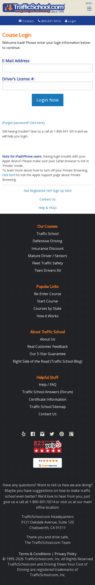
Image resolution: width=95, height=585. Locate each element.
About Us (47, 339)
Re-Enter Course (47, 293)
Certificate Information (47, 399)
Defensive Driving (47, 241)
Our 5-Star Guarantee (48, 353)
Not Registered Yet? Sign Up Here (48, 191)
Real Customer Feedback (47, 346)
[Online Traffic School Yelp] (23, 434)
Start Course (47, 301)
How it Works (48, 316)
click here (8, 175)
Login (71, 21)
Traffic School (47, 233)
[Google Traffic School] (71, 434)
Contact (28, 21)
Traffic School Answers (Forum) (47, 391)
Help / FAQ (47, 384)
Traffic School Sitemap (47, 406)
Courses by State (47, 308)
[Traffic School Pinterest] (61, 434)
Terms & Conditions (35, 553)
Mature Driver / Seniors (47, 255)
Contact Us (47, 199)
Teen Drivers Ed (47, 270)
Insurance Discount (48, 248)
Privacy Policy (65, 553)
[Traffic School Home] (33, 7)
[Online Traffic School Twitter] (52, 434)
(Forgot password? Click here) (23, 123)
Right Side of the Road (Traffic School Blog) (47, 361)
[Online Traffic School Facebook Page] (33, 434)
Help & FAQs (47, 208)
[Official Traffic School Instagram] (42, 434)
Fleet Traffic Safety (47, 263)
